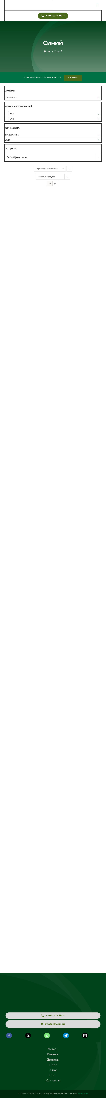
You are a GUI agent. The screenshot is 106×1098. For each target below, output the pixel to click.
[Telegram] (66, 1035)
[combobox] (53, 157)
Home (47, 51)
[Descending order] (69, 169)
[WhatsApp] (47, 1035)
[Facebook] (9, 1035)
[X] (28, 1035)
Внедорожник (11, 134)
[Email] (85, 1035)
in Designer (82, 1093)
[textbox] (53, 157)
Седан (8, 139)
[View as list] (55, 183)
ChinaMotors (11, 97)
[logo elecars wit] (53, 987)
